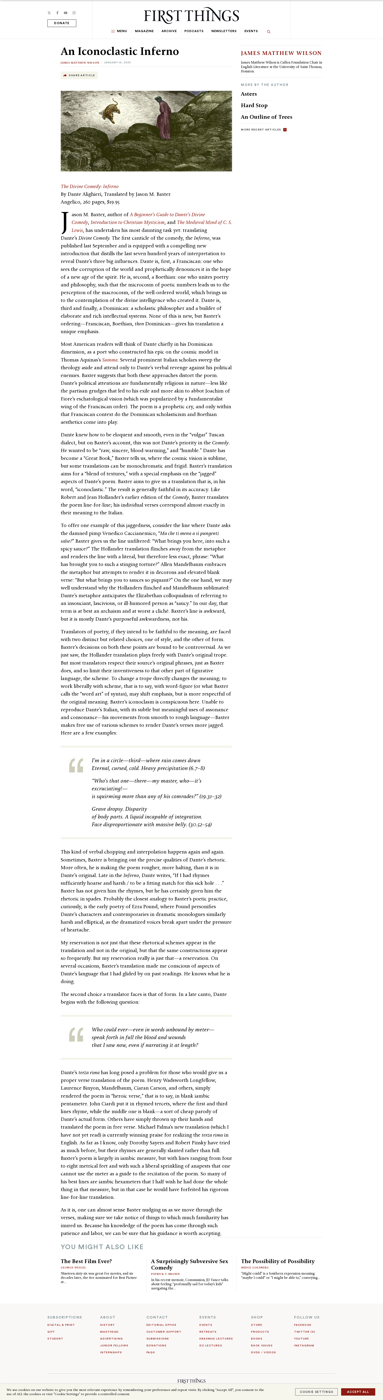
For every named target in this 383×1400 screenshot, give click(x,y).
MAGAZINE (144, 31)
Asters (249, 93)
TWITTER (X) (304, 1331)
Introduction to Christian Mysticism (127, 222)
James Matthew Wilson (80, 62)
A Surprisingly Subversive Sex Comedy (189, 1264)
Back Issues (262, 1345)
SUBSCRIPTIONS (64, 1317)
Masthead (109, 1331)
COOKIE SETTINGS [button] (316, 1391)
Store (256, 1325)
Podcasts (193, 31)
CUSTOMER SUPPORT (164, 1331)
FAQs (151, 1352)
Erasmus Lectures (216, 1338)
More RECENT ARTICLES (261, 129)
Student (55, 1338)
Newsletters (224, 31)
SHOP (257, 1317)
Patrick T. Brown (165, 1274)
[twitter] (49, 13)
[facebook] (57, 13)
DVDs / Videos (263, 1352)
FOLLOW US (307, 1317)
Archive (169, 31)
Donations (157, 1345)
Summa (109, 360)
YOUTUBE (301, 1338)
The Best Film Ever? (86, 1261)
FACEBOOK (303, 1325)
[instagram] (74, 13)
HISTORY (107, 1325)
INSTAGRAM (304, 1345)
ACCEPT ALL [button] (358, 1391)
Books (257, 1338)
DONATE (62, 23)
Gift (51, 1331)
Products (260, 1331)
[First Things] (191, 15)
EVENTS (207, 1317)
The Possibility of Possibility (278, 1261)
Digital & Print (61, 1325)
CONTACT (157, 1317)
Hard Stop (254, 105)
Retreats (208, 1331)
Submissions (158, 1338)
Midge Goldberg (255, 1267)
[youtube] (65, 13)
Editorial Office (162, 1325)
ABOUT (107, 1317)
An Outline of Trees (267, 116)
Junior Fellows (114, 1345)
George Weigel (73, 1267)
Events (251, 31)
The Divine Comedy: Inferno (90, 186)
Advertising (111, 1338)
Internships (111, 1352)
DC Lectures (210, 1345)
